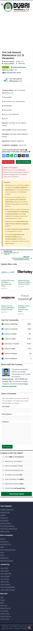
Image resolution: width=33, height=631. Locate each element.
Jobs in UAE (4, 568)
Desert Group (4, 541)
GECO (2, 552)
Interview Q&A (4, 613)
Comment (5, 422)
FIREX (2, 555)
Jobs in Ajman (4, 579)
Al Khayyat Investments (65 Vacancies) (11, 252)
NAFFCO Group (5, 531)
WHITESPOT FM (5, 544)
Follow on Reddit (17, 349)
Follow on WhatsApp (17, 324)
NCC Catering (4, 520)
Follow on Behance (17, 358)
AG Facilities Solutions (7, 526)
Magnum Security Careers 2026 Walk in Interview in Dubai (8, 307)
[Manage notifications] (29, 627)
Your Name (6, 406)
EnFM (2, 547)
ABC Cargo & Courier (6, 561)
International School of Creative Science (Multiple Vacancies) (20, 258)
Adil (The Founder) (9, 61)
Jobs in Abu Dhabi (6, 573)
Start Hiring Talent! (16, 494)
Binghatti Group (5, 512)
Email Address (7, 414)
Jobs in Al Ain (4, 582)
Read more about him (9, 386)
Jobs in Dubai (4, 571)
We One (2, 539)
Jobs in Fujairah (5, 584)
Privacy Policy (4, 619)
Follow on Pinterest (17, 353)
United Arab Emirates (19, 67)
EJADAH (3, 515)
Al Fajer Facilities (5, 523)
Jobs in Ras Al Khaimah (7, 587)
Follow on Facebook (17, 329)
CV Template (4, 611)
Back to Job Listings (23, 162)
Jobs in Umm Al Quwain (7, 590)
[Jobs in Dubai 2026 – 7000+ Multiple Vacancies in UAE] (16, 7)
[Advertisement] (16, 32)
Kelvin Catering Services (7, 550)
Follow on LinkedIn (17, 334)
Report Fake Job (5, 608)
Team (2, 597)
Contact (2, 600)
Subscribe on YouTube (17, 344)
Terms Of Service (5, 616)
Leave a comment (9, 63)
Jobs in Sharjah (5, 576)
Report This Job (8, 162)
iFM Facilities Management (8, 529)
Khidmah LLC (4, 518)
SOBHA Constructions (7, 510)
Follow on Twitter (17, 339)
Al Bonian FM (4, 558)
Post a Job (3, 605)
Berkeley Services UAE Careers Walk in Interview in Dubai (24, 282)
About (2, 603)
